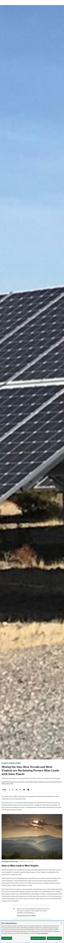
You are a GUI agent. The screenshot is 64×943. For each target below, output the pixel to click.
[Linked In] (16, 790)
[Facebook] (9, 790)
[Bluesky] (24, 790)
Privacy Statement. (42, 933)
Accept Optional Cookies (38, 938)
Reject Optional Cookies (54, 938)
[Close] (61, 923)
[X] (12, 790)
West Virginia (31, 872)
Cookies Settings (6, 938)
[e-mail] (28, 790)
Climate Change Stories (11, 763)
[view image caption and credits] (61, 757)
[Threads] (20, 790)
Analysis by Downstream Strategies (26, 915)
